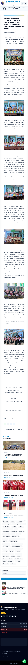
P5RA (5, 541)
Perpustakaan (6, 546)
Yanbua (13, 563)
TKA (10, 558)
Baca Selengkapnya (8, 457)
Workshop (5, 563)
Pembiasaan (6, 543)
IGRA (10, 528)
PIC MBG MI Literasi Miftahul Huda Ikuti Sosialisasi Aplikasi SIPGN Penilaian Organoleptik (13, 455)
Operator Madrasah (19, 538)
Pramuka (18, 551)
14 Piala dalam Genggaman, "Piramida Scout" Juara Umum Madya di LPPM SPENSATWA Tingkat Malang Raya (15, 588)
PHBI (4, 548)
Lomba (5, 533)
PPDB (11, 551)
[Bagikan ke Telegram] (14, 424)
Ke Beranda (20, 429)
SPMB (13, 556)
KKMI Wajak (6, 531)
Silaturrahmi (6, 556)
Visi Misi (18, 561)
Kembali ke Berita (10, 429)
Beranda (3, 7)
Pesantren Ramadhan (17, 546)
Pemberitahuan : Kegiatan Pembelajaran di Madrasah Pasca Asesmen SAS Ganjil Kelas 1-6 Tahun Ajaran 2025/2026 (16, 584)
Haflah (5, 528)
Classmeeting (15, 524)
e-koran (14, 526)
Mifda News (6, 536)
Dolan (23, 524)
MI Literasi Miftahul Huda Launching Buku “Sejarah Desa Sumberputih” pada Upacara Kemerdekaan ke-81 (14, 515)
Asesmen (19, 521)
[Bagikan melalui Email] (8, 424)
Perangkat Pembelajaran (17, 543)
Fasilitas (21, 526)
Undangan (10, 561)
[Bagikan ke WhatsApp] (5, 424)
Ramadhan (18, 553)
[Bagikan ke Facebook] (11, 424)
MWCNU (5, 538)
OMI (11, 538)
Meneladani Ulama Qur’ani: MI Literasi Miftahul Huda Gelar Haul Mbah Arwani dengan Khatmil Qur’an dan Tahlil (16, 593)
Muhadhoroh (15, 536)
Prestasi (5, 553)
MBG (18, 533)
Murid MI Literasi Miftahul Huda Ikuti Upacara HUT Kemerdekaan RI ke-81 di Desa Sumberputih (13, 495)
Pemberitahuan (13, 541)
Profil (11, 553)
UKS (4, 561)
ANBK (12, 521)
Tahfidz (19, 556)
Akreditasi (5, 521)
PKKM (20, 548)
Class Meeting (6, 524)
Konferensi (14, 531)
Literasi (21, 531)
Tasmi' (5, 558)
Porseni (5, 551)
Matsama (11, 533)
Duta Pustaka (6, 526)
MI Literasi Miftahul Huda (13, 1)
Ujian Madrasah (18, 558)
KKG (16, 528)
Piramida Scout (12, 548)
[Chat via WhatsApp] (24, 661)
